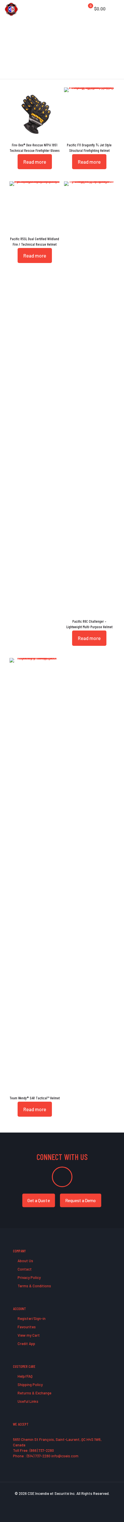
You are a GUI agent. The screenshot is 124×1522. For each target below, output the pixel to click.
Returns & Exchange (34, 1393)
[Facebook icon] (50, 1501)
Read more (34, 162)
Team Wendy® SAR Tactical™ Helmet (35, 1098)
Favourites (26, 1327)
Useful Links (27, 1401)
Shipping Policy (30, 1384)
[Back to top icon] (112, 1510)
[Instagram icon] (74, 1501)
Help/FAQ (25, 1376)
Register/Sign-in (31, 1318)
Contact (24, 1269)
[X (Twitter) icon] (56, 1501)
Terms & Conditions (34, 1286)
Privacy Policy (29, 1277)
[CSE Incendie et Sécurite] (11, 8)
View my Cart (28, 1335)
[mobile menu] (116, 9)
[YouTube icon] (62, 1501)
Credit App (26, 1343)
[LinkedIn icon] (68, 1501)
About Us (25, 1260)
